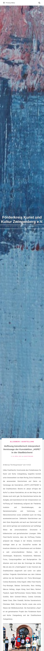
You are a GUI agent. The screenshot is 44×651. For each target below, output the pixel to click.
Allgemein (15, 441)
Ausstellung (27, 441)
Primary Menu (10, 3)
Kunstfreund (28, 456)
